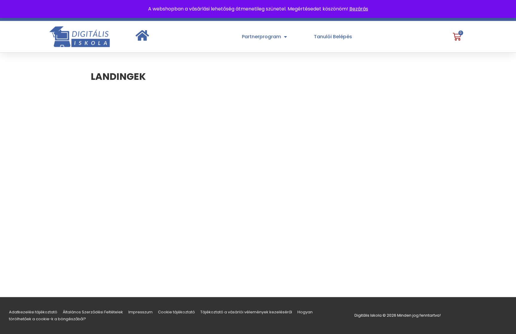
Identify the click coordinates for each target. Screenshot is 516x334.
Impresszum (140, 312)
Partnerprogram (261, 36)
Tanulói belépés (333, 36)
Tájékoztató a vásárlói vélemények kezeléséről (246, 312)
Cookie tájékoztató (176, 312)
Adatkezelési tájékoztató (33, 312)
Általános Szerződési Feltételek (93, 312)
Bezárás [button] (358, 8)
